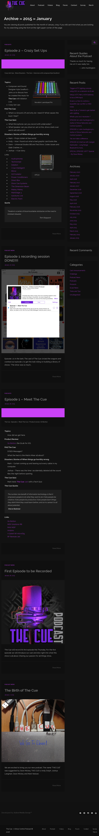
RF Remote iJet (13, 537)
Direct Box (15, 180)
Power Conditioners (19, 177)
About (32, 5)
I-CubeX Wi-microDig (16, 534)
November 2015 (75, 210)
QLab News (74, 288)
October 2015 (75, 214)
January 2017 (74, 186)
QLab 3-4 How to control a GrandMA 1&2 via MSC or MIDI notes (80, 104)
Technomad (16, 162)
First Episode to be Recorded (28, 571)
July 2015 (73, 217)
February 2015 (75, 235)
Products (73, 284)
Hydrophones (17, 159)
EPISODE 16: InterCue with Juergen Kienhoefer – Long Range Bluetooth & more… (82, 145)
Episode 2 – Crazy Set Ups (26, 50)
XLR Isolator (16, 174)
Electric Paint (16, 199)
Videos (50, 5)
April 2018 (73, 179)
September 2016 (76, 193)
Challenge (73, 274)
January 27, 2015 (10, 265)
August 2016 (74, 196)
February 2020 (75, 172)
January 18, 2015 (10, 404)
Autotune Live (17, 196)
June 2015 (73, 221)
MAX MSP (11, 527)
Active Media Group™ (23, 813)
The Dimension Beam (20, 186)
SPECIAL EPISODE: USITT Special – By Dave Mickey (82, 152)
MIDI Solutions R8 (14, 524)
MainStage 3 (16, 193)
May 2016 (73, 200)
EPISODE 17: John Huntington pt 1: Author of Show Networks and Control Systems (82, 132)
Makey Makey (17, 190)
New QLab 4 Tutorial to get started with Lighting (82, 111)
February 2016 (75, 207)
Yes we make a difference (79, 139)
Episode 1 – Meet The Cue (26, 399)
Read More (56, 234)
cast (22, 482)
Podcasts (8, 44)
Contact (74, 5)
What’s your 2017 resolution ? (80, 117)
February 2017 (75, 183)
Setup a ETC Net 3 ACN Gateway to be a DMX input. (82, 96)
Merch (91, 5)
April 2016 (73, 203)
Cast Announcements (77, 270)
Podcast (41, 5)
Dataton (14, 165)
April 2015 (73, 228)
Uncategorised (75, 295)
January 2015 (74, 238)
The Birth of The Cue (21, 690)
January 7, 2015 (9, 695)
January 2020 (74, 176)
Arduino (10, 530)
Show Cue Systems (19, 183)
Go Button (11, 443)
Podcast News (10, 250)
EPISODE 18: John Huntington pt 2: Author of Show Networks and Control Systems (82, 123)
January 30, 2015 (10, 55)
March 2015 (74, 231)
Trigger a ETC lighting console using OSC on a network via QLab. (82, 89)
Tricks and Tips (75, 291)
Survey (83, 5)
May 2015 (73, 224)
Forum (65, 5)
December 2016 (75, 189)
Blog (58, 5)
